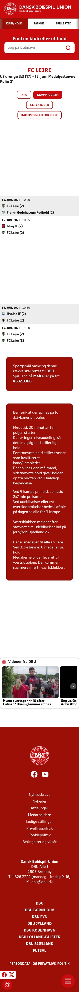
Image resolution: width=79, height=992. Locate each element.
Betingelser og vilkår (40, 842)
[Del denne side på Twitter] (11, 975)
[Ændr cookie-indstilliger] (7, 985)
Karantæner (39, 105)
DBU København (39, 930)
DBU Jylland (39, 924)
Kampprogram (48, 95)
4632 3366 (22, 381)
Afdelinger (39, 808)
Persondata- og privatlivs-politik (39, 964)
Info (24, 95)
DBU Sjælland (39, 944)
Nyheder (40, 801)
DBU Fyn (39, 917)
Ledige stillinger (39, 822)
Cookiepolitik (40, 835)
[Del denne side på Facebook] (4, 975)
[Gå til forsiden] (35, 9)
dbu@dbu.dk (42, 882)
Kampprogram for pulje (39, 115)
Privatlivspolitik (39, 828)
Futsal (39, 951)
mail (37, 376)
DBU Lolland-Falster (39, 937)
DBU (39, 903)
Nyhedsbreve (39, 795)
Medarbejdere (39, 815)
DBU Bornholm (39, 910)
